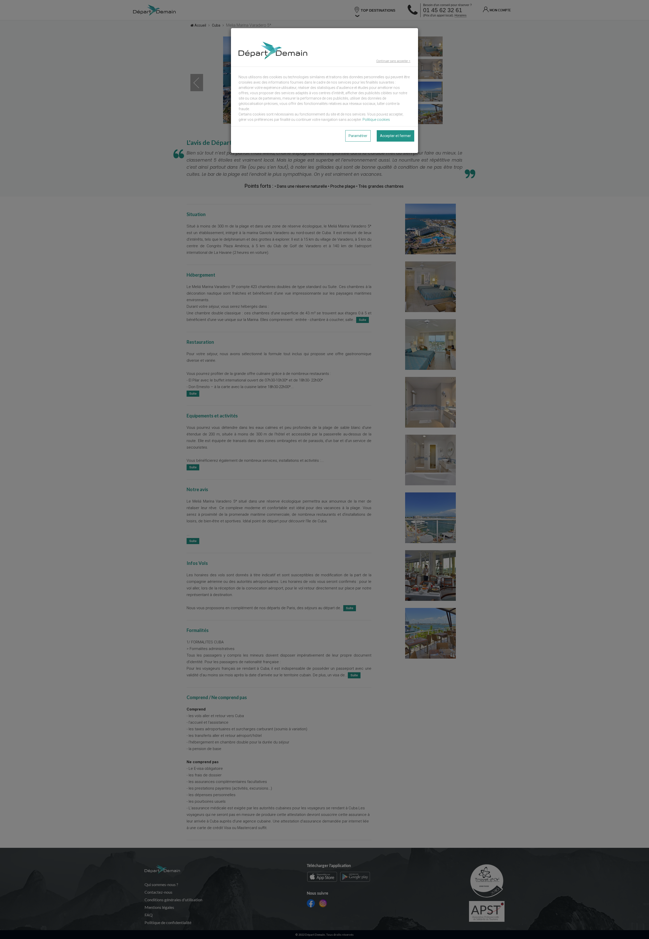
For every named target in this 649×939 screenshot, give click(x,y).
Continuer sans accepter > (393, 61)
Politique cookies (376, 120)
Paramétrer (358, 136)
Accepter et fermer (395, 136)
